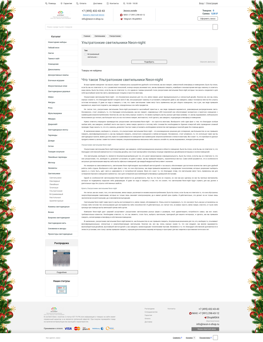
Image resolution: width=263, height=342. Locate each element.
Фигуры (51, 102)
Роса (50, 108)
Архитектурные (56, 201)
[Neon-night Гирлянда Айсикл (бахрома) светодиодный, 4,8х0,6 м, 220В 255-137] (61, 258)
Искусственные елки (57, 86)
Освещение (53, 64)
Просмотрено (204, 338)
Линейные (54, 184)
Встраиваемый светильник (93, 55)
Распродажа (150, 309)
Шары (51, 97)
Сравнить (177, 338)
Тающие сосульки (56, 152)
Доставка (97, 3)
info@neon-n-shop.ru (207, 324)
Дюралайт (53, 124)
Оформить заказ (207, 19)
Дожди (51, 141)
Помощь (52, 3)
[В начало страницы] (215, 337)
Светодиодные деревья (59, 91)
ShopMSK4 (212, 317)
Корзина (189, 338)
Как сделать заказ (53, 338)
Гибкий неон (53, 48)
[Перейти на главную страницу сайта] (60, 15)
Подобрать (149, 62)
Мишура (51, 119)
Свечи (51, 53)
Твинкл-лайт (54, 58)
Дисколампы (54, 69)
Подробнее (62, 272)
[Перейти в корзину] (199, 12)
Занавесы (52, 168)
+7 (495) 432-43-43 (93, 10)
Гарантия (68, 3)
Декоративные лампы (58, 75)
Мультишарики (55, 113)
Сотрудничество (151, 312)
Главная (87, 36)
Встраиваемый (56, 194)
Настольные (55, 197)
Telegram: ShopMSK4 (132, 19)
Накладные (54, 181)
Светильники (54, 173)
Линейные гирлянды (57, 157)
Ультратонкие (55, 191)
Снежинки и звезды (57, 228)
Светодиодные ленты (58, 130)
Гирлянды (52, 135)
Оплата (83, 3)
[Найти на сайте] (215, 27)
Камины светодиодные (59, 207)
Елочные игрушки (56, 80)
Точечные (53, 188)
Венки (51, 212)
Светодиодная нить (57, 223)
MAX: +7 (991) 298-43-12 (134, 15)
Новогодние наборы (57, 42)
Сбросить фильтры (207, 62)
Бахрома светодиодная (59, 218)
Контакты (114, 3)
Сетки (51, 146)
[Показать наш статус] (61, 289)
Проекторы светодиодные (60, 234)
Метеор (51, 162)
